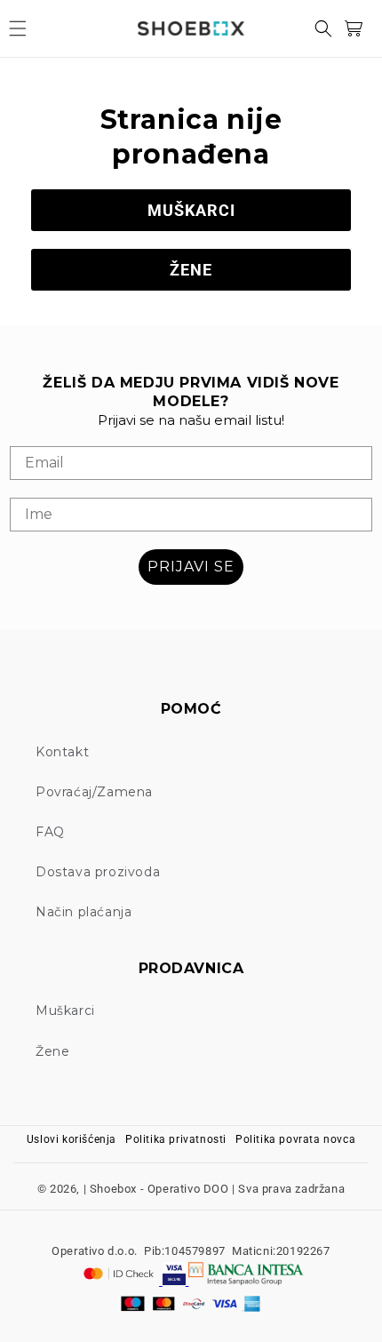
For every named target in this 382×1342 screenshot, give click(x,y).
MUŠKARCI (191, 210)
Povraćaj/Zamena (94, 792)
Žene (52, 1051)
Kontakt (62, 752)
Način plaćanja (83, 912)
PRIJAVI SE (191, 566)
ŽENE (191, 269)
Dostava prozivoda (98, 872)
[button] (18, 28)
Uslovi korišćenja (71, 1139)
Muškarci (65, 1010)
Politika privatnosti (176, 1139)
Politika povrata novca (295, 1139)
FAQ (50, 832)
